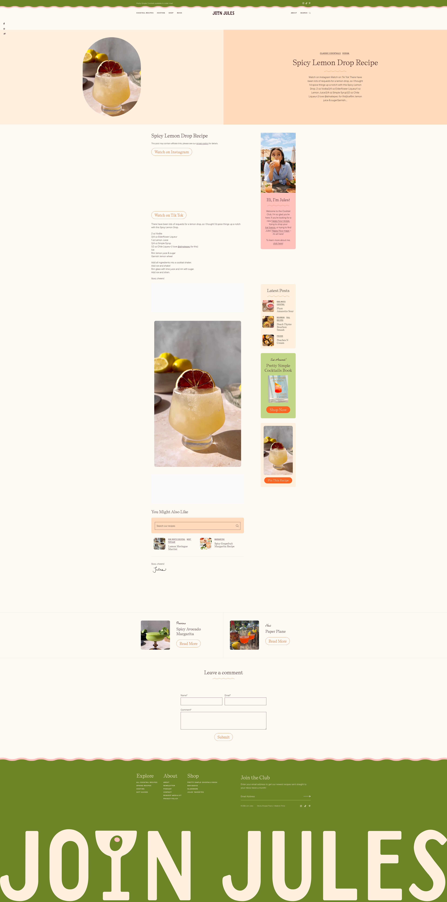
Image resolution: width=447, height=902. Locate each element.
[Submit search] (237, 525)
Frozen (280, 336)
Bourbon (281, 317)
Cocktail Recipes (145, 13)
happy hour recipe (280, 221)
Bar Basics (192, 786)
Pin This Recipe (278, 480)
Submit (307, 796)
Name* (184, 695)
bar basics (270, 227)
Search (304, 13)
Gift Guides (142, 792)
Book (179, 13)
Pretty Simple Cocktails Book (202, 782)
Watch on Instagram (171, 152)
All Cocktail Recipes (146, 782)
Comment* (186, 709)
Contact (167, 792)
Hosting (161, 13)
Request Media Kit (172, 795)
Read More (188, 643)
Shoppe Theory (267, 806)
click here (278, 243)
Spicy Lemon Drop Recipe (335, 62)
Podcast (167, 789)
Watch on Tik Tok (168, 215)
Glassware (192, 789)
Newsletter (169, 786)
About (294, 13)
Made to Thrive (280, 806)
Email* (228, 695)
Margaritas (220, 539)
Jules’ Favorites (195, 792)
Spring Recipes (143, 786)
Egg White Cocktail (176, 539)
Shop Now (278, 409)
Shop (171, 13)
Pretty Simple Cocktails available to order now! (154, 3)
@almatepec (184, 246)
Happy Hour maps (280, 230)
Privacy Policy (170, 799)
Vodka (345, 53)
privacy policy (202, 143)
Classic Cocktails (330, 53)
